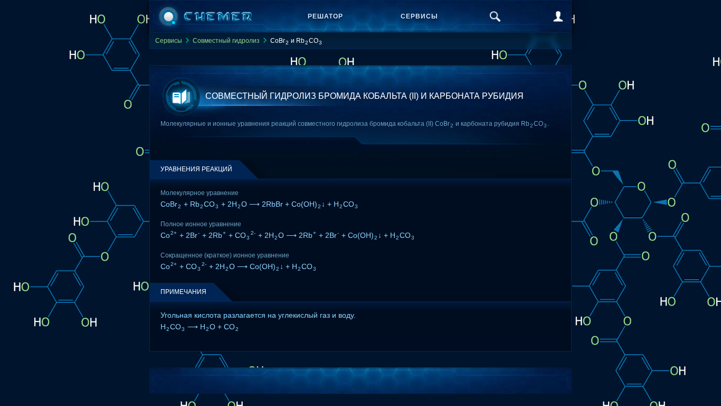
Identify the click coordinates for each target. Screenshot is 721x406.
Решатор (325, 16)
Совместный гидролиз (226, 40)
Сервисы (419, 16)
